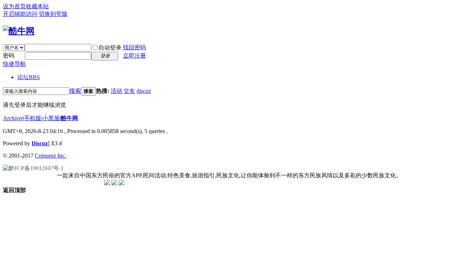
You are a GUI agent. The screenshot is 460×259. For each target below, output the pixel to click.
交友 (129, 91)
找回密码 (134, 47)
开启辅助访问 (20, 14)
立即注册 (134, 56)
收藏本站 (37, 6)
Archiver (13, 118)
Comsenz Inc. (50, 156)
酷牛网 (69, 118)
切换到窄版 (53, 14)
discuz (144, 91)
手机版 (32, 118)
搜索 (75, 91)
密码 (8, 56)
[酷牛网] (18, 31)
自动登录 (109, 48)
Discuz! (41, 143)
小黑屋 (51, 118)
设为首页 (14, 6)
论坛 (28, 77)
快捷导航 (14, 64)
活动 (116, 91)
